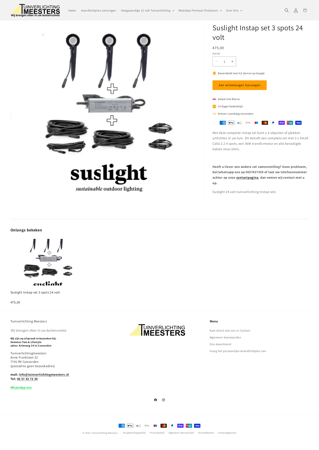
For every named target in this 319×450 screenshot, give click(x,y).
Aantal (216, 53)
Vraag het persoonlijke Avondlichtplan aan (238, 351)
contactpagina (247, 177)
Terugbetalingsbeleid (134, 432)
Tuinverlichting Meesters (104, 432)
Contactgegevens (227, 432)
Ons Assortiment (220, 344)
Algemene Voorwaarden (225, 337)
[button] (147, 10)
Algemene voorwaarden (181, 432)
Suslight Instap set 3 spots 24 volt (35, 292)
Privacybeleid (157, 432)
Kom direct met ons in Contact (230, 330)
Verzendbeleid (206, 432)
